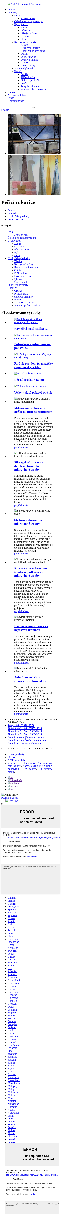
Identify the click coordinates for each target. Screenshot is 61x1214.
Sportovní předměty (24, 68)
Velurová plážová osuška (33, 89)
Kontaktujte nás (16, 100)
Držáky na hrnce (29, 59)
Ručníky (18, 71)
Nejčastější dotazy (17, 95)
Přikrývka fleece (29, 33)
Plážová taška (28, 77)
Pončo (24, 83)
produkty (12, 12)
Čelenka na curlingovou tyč (28, 21)
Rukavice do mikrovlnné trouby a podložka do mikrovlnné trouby (30, 572)
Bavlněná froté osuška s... (31, 328)
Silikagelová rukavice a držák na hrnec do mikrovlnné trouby (29, 466)
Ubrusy (24, 62)
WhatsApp (15, 801)
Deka (17, 15)
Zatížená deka (28, 18)
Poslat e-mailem (9, 797)
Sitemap (12, 757)
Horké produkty (16, 754)
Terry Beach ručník (31, 86)
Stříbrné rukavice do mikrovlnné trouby (28, 521)
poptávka (19, 447)
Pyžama (25, 36)
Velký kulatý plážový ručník (33, 392)
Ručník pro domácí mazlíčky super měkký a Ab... (33, 365)
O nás (11, 98)
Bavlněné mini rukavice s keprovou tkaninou (31, 628)
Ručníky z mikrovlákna (33, 50)
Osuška (24, 74)
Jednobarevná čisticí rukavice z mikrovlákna (30, 679)
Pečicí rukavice (28, 56)
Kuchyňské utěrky (30, 47)
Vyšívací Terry (15, 763)
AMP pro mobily (16, 760)
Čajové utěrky (28, 65)
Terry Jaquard (29, 768)
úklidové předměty (30, 80)
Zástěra (24, 45)
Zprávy (11, 92)
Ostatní (24, 53)
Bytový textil (21, 24)
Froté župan (30, 763)
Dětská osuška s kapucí (29, 379)
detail (26, 447)
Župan (24, 27)
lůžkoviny (26, 30)
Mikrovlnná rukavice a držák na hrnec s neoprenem (33, 409)
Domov (12, 9)
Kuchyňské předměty (25, 42)
